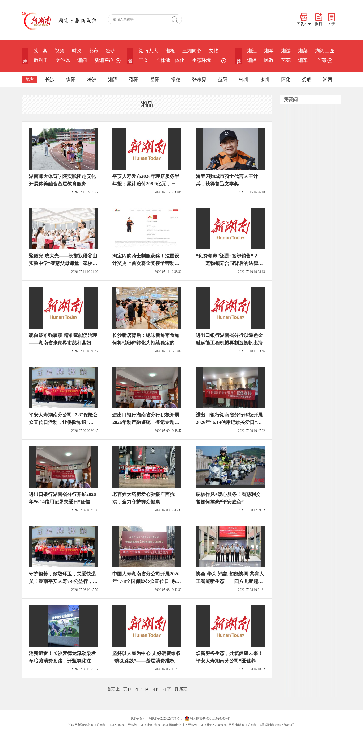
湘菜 (303, 50)
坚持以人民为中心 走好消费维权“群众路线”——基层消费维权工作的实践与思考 (146, 661)
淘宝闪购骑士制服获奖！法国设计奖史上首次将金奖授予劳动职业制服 (145, 263)
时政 (76, 50)
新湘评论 (103, 60)
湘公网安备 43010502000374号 (211, 718)
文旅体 (63, 60)
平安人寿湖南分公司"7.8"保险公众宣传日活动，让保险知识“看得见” (63, 422)
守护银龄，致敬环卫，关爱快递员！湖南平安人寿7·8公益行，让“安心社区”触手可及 (63, 581)
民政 (269, 60)
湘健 (252, 60)
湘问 (82, 60)
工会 (143, 60)
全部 (321, 60)
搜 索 (176, 19)
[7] (164, 689)
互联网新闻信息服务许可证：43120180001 (97, 725)
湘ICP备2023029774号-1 (165, 718)
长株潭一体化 (170, 60)
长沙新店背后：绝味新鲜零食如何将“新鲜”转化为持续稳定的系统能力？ (145, 343)
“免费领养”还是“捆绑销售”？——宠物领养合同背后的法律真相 (229, 263)
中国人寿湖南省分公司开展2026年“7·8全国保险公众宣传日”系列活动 (146, 581)
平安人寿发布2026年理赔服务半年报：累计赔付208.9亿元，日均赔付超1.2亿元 (146, 184)
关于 (331, 24)
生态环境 (201, 60)
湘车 (303, 60)
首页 (111, 689)
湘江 (252, 50)
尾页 (183, 689)
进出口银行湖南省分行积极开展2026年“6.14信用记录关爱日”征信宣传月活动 (229, 422)
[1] (130, 689)
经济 (110, 50)
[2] (136, 689)
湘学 (269, 50)
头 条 (40, 50)
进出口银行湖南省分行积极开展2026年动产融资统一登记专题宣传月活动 (145, 422)
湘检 (170, 50)
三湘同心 (191, 50)
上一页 (121, 689)
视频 (59, 50)
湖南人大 (148, 50)
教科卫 (41, 60)
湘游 (286, 50)
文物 (213, 50)
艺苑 (286, 60)
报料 (318, 24)
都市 (93, 50)
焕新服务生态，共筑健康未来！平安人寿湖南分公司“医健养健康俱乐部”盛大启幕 (229, 661)
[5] (152, 689)
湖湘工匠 (324, 50)
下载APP (304, 24)
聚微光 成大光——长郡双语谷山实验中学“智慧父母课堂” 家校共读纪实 (63, 263)
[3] (141, 689)
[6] (158, 689)
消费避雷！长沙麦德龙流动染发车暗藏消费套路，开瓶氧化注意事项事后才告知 (62, 661)
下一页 (172, 689)
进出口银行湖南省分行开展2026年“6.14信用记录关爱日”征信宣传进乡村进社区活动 (62, 502)
